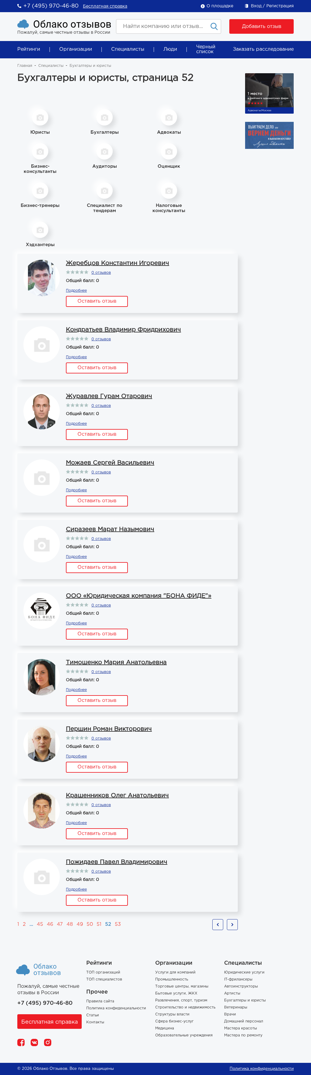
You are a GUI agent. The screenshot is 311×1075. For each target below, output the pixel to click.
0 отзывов (101, 272)
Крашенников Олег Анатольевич (117, 795)
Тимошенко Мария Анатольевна (116, 662)
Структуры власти (172, 1014)
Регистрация (280, 6)
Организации (75, 49)
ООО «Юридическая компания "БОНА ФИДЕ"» (138, 596)
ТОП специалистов (104, 979)
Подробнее (76, 290)
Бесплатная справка (105, 6)
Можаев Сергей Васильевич (110, 462)
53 (118, 924)
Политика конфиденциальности (116, 1008)
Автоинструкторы (241, 986)
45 (40, 924)
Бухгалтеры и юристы (245, 1000)
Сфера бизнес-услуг (174, 1021)
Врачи (230, 1014)
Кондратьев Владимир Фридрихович (123, 329)
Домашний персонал (243, 1021)
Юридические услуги (244, 972)
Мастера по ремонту (243, 1035)
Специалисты (127, 49)
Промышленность (171, 979)
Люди (170, 49)
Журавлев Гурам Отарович (109, 396)
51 (99, 924)
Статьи (92, 1015)
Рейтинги (28, 49)
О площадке (220, 6)
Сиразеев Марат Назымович (110, 529)
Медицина (164, 1028)
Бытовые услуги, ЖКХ (176, 993)
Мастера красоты (240, 1028)
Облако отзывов (72, 24)
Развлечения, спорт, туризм (181, 1000)
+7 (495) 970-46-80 (51, 6)
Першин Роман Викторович (109, 729)
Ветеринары (235, 1007)
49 (80, 924)
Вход (256, 6)
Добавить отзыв (261, 26)
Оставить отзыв (96, 301)
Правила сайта (100, 1001)
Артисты (232, 993)
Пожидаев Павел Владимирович (116, 862)
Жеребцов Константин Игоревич (117, 263)
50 (90, 924)
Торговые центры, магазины (181, 986)
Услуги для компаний (175, 972)
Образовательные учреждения (184, 1035)
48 (70, 924)
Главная (24, 65)
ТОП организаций (103, 972)
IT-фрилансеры (238, 979)
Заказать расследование (263, 49)
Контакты (95, 1022)
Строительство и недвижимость (185, 1007)
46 (50, 924)
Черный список (205, 49)
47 (60, 924)
